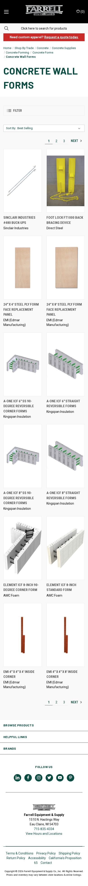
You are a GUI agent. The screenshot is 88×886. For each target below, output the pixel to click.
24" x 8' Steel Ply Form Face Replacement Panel (64, 309)
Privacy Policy (46, 853)
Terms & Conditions (19, 853)
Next (75, 141)
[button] (44, 111)
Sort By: (11, 128)
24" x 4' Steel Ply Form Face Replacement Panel (21, 309)
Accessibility (37, 858)
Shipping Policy (69, 853)
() (82, 11)
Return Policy (16, 858)
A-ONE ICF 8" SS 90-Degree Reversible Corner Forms (18, 498)
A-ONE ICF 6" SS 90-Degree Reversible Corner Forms (18, 406)
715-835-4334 (44, 829)
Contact (46, 863)
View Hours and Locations (44, 833)
